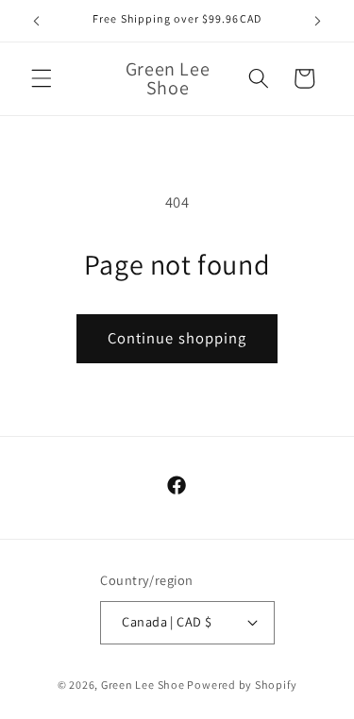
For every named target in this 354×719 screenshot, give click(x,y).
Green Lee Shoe (143, 684)
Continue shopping (177, 337)
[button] (41, 78)
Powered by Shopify (241, 684)
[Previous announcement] (37, 21)
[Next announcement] (318, 21)
